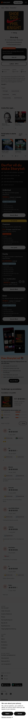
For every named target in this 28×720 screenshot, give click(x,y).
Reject (7, 713)
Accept (20, 713)
